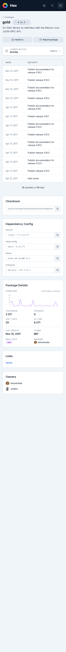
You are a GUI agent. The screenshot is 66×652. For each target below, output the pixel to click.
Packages (9, 17)
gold (6, 22)
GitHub (9, 362)
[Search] (52, 5)
